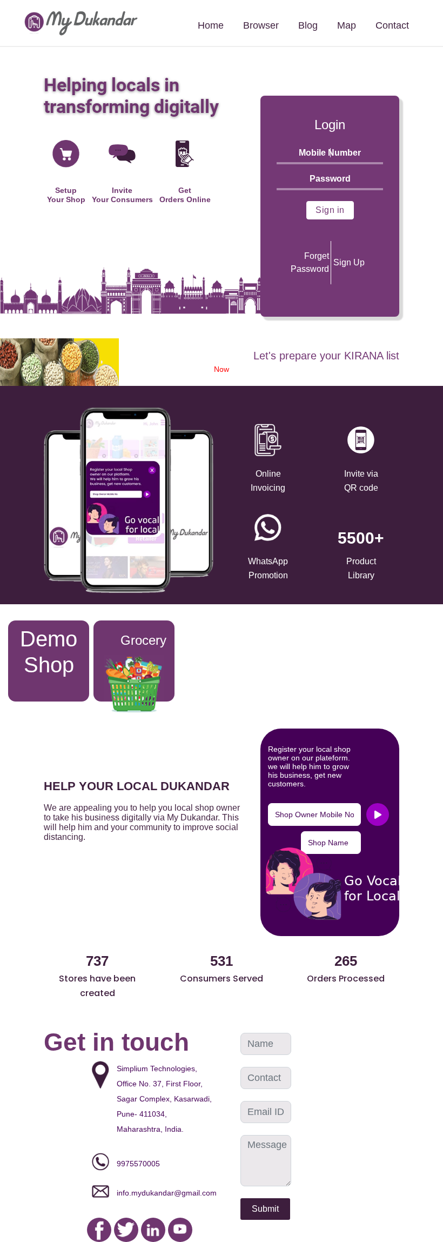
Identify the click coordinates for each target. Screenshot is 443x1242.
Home (211, 25)
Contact (392, 25)
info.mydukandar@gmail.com (167, 1192)
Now (221, 369)
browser (261, 25)
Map (346, 25)
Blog (308, 25)
